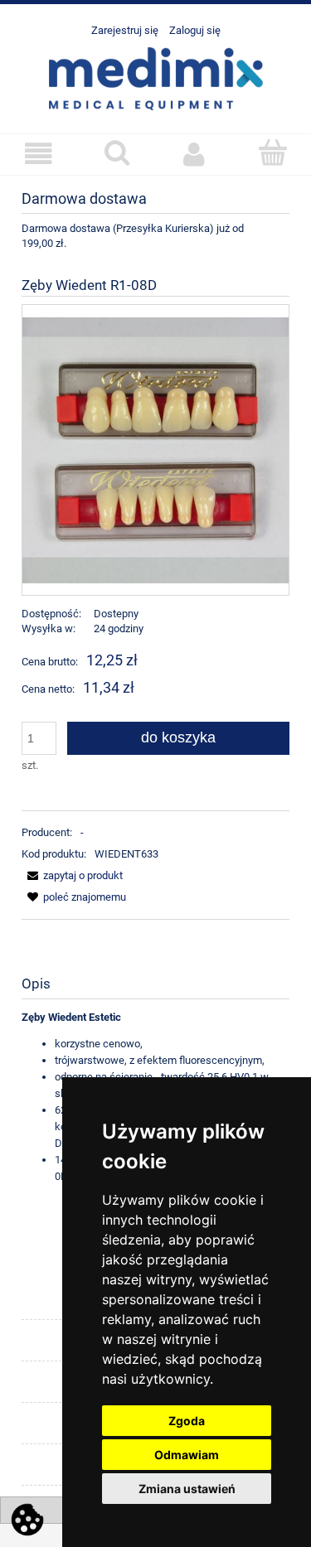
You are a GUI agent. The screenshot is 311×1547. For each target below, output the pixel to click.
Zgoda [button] (186, 1421)
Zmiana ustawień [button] (187, 1489)
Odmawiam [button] (186, 1455)
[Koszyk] (272, 152)
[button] (39, 153)
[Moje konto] (195, 153)
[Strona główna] (156, 77)
